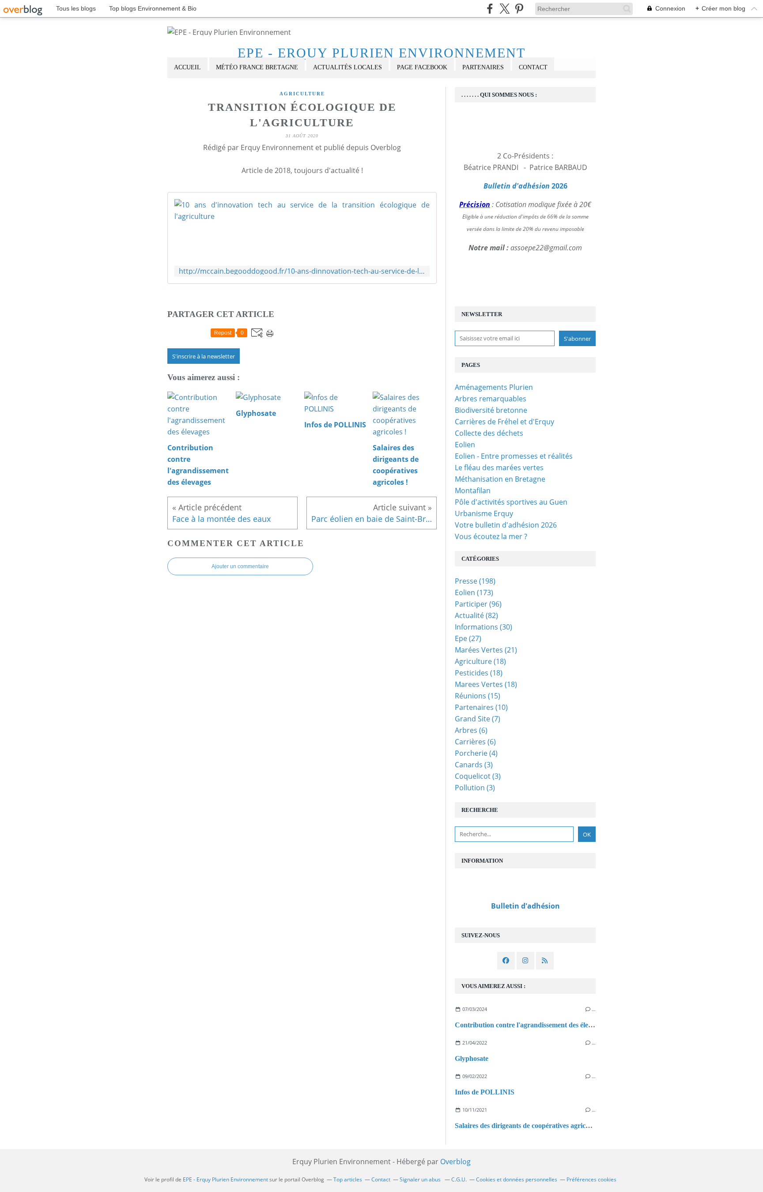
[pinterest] (519, 9)
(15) (477, 696)
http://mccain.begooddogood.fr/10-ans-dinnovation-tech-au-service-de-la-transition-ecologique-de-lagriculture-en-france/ (302, 271)
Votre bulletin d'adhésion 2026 (506, 525)
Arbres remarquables (490, 399)
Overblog (455, 1161)
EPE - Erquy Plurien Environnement (381, 52)
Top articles (347, 1179)
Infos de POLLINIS (484, 1092)
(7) (477, 719)
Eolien (465, 444)
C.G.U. (459, 1179)
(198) (475, 581)
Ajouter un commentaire (240, 566)
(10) (481, 707)
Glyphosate (471, 1058)
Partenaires (483, 67)
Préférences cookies (591, 1179)
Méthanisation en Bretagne (500, 479)
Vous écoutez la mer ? (491, 536)
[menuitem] (187, 67)
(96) (478, 604)
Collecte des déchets (489, 433)
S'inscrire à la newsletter (203, 356)
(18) (480, 661)
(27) (468, 638)
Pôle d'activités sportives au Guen (511, 502)
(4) (476, 753)
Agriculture (302, 93)
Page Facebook (422, 67)
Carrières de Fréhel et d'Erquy (504, 421)
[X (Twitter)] (504, 9)
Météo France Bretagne (257, 67)
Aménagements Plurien (494, 387)
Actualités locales (347, 67)
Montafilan (473, 490)
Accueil (187, 67)
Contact (533, 67)
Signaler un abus (421, 1179)
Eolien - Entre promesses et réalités (514, 456)
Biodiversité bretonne (491, 410)
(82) (476, 615)
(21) (486, 650)
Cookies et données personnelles (516, 1179)
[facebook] (489, 9)
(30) (483, 627)
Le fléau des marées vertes (499, 467)
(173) (474, 592)
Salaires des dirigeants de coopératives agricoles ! (528, 1125)
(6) (471, 730)
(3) (474, 765)
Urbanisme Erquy (484, 513)
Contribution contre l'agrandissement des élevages (529, 1025)
